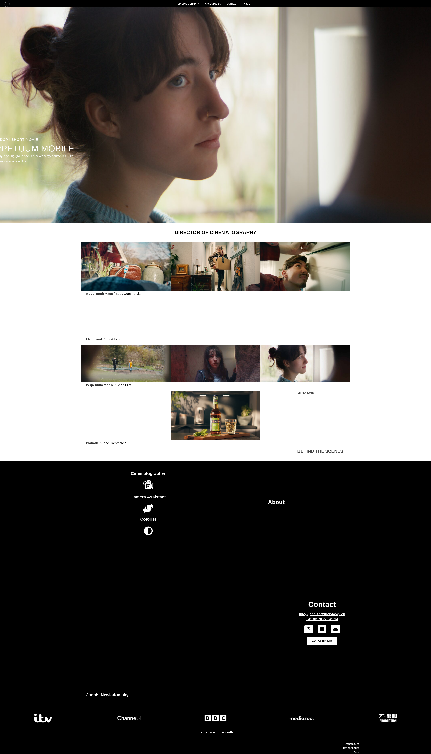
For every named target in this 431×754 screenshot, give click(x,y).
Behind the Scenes (320, 451)
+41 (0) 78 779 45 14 (322, 619)
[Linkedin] (322, 629)
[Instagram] (308, 629)
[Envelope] (335, 629)
